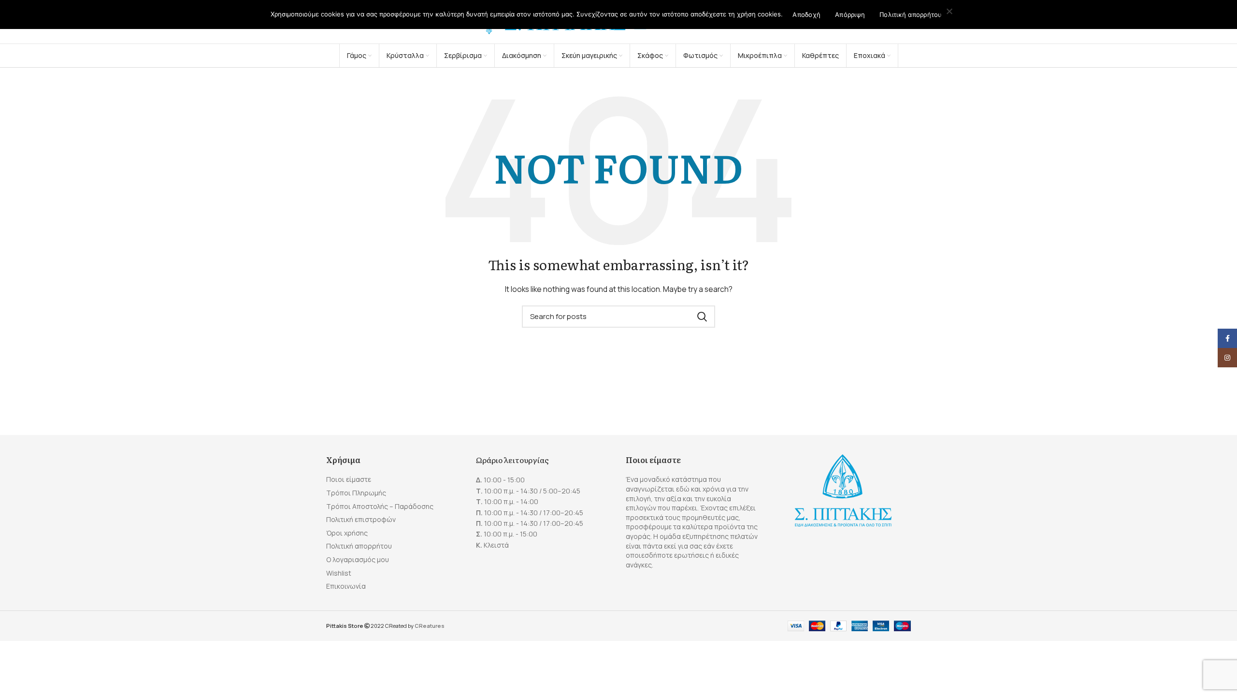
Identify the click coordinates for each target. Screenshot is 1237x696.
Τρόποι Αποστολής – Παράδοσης (379, 506)
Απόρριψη (850, 14)
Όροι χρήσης (347, 532)
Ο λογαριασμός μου (357, 559)
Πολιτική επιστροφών (361, 519)
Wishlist (338, 573)
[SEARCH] (702, 316)
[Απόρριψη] (949, 12)
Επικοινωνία (346, 586)
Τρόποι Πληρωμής (356, 492)
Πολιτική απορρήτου (359, 546)
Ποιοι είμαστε (348, 479)
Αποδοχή (806, 14)
